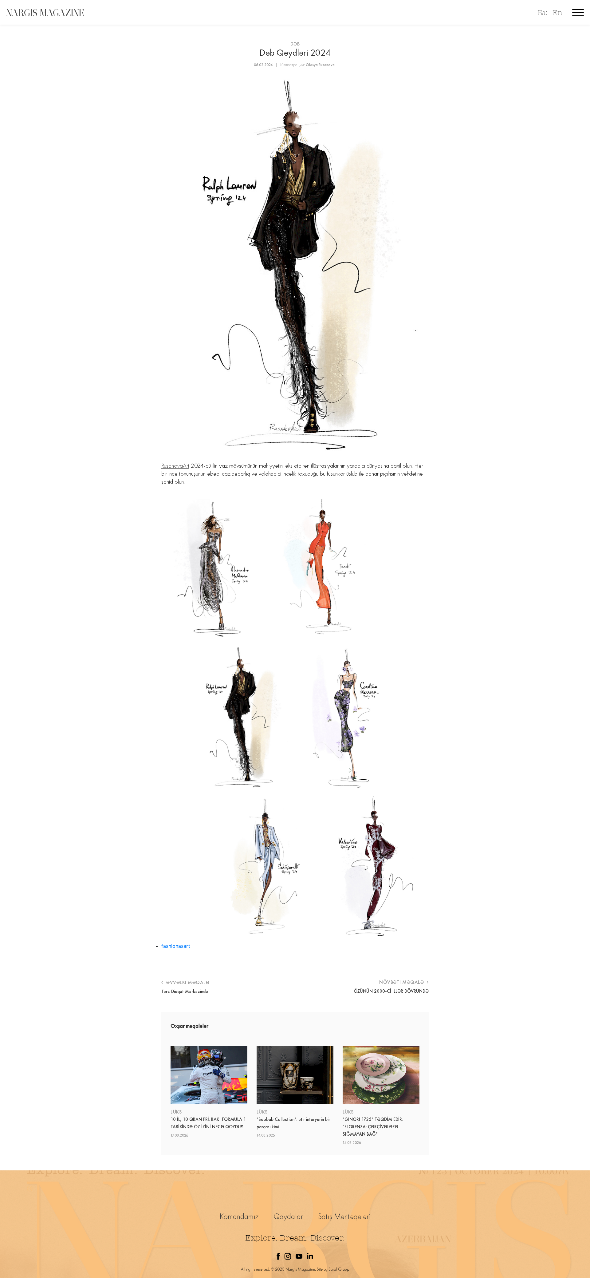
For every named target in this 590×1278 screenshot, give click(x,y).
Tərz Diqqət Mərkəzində (184, 991)
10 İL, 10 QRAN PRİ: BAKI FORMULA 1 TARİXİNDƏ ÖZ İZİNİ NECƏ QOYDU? (208, 1123)
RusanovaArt (175, 465)
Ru (542, 13)
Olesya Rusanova (320, 64)
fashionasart (175, 946)
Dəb (295, 44)
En (557, 13)
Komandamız (239, 1216)
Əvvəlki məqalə (187, 982)
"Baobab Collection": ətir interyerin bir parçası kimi (293, 1123)
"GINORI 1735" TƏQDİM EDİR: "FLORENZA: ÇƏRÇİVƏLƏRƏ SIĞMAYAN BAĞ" (373, 1126)
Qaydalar (288, 1216)
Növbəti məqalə (402, 982)
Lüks (176, 1112)
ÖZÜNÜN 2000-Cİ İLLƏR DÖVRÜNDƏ (391, 991)
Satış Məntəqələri (344, 1216)
